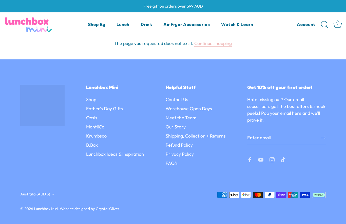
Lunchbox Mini (46, 208)
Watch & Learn (237, 25)
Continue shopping (213, 43)
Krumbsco (96, 136)
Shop (91, 99)
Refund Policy (179, 145)
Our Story (176, 127)
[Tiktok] (283, 159)
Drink (146, 25)
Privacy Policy (180, 154)
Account (306, 25)
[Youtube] (260, 159)
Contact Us (177, 99)
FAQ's (172, 163)
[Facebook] (249, 159)
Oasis (91, 118)
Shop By (96, 25)
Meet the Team (181, 118)
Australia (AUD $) (35, 194)
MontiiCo (95, 127)
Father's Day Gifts (104, 108)
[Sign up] (323, 138)
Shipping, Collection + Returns (196, 136)
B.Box (92, 145)
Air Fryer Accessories (186, 25)
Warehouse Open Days (189, 108)
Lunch (123, 25)
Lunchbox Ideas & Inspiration (115, 154)
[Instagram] (272, 159)
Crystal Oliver (107, 208)
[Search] (324, 24)
